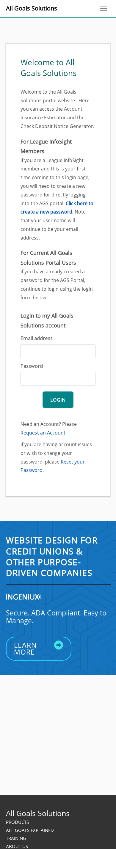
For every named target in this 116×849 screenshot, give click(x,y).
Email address (37, 338)
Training (16, 838)
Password (32, 365)
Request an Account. (44, 432)
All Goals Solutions (31, 8)
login (58, 400)
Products (17, 822)
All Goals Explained (30, 830)
